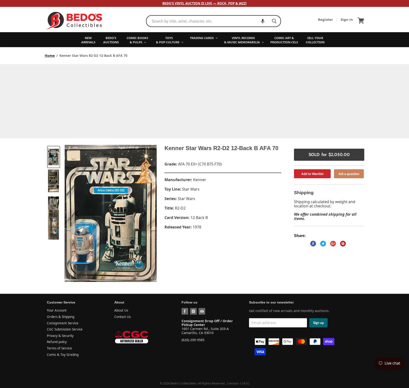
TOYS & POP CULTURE (168, 40)
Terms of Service (59, 348)
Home (50, 56)
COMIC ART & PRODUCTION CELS (284, 40)
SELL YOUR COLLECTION (315, 40)
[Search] (274, 21)
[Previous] (77, 213)
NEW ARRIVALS (88, 40)
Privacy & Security (60, 336)
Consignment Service (62, 323)
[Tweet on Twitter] (323, 243)
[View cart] (361, 20)
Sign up (318, 323)
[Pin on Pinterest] (343, 243)
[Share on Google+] (333, 243)
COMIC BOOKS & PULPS (137, 40)
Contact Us (122, 317)
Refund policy (57, 342)
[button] (263, 21)
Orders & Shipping (60, 317)
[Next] (143, 213)
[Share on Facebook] (313, 243)
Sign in (347, 19)
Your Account (57, 310)
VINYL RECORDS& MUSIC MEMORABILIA (242, 40)
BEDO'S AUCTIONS (111, 40)
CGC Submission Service (65, 329)
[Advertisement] (204, 100)
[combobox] (207, 21)
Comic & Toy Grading (63, 354)
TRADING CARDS (202, 38)
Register (326, 19)
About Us (121, 310)
